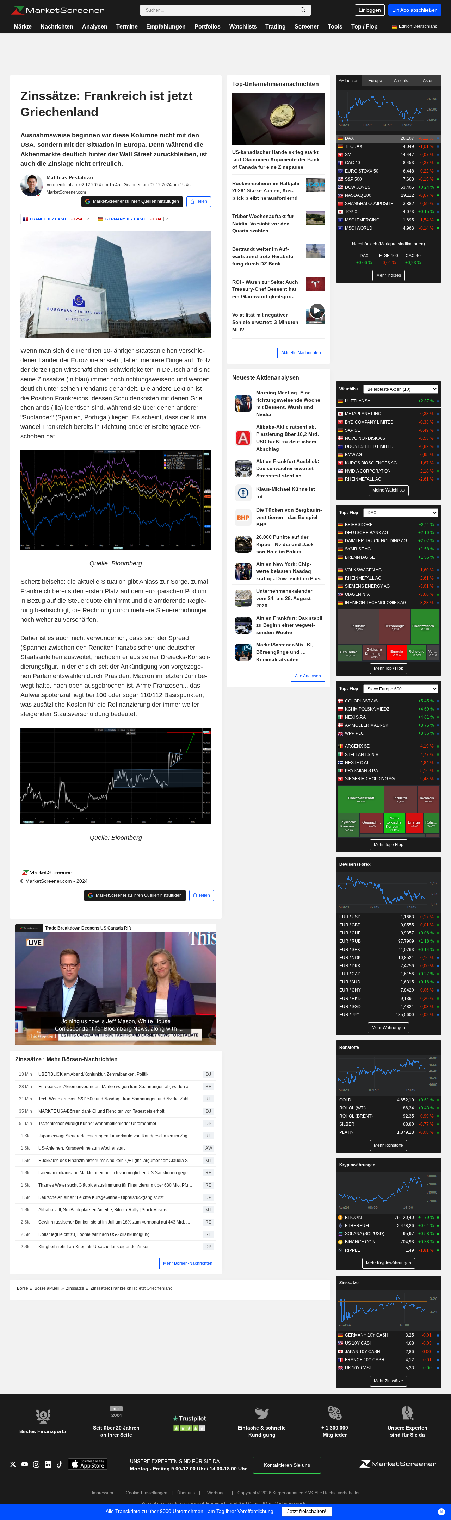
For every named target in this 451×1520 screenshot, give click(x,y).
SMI (348, 154)
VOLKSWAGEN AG (363, 570)
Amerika (402, 80)
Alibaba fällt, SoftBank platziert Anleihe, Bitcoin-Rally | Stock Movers (102, 1209)
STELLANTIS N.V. (362, 754)
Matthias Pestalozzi (70, 177)
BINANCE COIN (360, 1241)
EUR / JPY (349, 1014)
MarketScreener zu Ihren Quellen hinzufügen (135, 201)
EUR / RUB (350, 941)
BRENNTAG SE (360, 557)
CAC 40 (352, 162)
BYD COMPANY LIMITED (369, 422)
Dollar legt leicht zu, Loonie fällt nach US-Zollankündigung (94, 1234)
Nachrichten (57, 27)
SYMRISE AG (358, 548)
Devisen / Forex (355, 864)
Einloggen (370, 10)
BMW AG (353, 454)
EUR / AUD (349, 982)
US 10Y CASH (359, 1343)
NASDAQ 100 (358, 195)
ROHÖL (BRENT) (356, 1116)
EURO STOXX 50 (361, 171)
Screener (307, 27)
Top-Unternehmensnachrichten (275, 84)
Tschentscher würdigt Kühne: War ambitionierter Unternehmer (97, 1123)
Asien (428, 80)
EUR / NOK (350, 957)
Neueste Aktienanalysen (265, 378)
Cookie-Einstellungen (146, 1492)
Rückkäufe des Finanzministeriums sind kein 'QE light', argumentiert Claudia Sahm (115, 1160)
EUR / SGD (350, 1006)
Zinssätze (349, 1282)
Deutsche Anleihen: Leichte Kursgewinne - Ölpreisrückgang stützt (100, 1197)
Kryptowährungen (357, 1165)
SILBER (346, 1124)
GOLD (345, 1099)
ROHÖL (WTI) (352, 1108)
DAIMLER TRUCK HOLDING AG (376, 540)
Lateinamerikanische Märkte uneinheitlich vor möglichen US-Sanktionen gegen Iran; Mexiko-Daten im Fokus (115, 1172)
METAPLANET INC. (363, 413)
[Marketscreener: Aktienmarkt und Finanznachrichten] (57, 10)
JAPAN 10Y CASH (362, 1351)
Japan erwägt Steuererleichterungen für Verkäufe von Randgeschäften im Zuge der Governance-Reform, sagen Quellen (115, 1135)
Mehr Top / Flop (388, 668)
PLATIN (346, 1132)
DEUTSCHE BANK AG (366, 532)
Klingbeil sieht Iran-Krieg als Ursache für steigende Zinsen (94, 1246)
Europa (375, 80)
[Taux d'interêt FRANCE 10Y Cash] (86, 219)
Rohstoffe (349, 1047)
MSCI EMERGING (362, 220)
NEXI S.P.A (355, 717)
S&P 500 (353, 179)
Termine (127, 27)
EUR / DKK (349, 965)
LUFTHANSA (357, 401)
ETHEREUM (357, 1225)
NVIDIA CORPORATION (368, 471)
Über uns (186, 1492)
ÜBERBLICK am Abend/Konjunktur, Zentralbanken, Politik (93, 1074)
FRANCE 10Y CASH (364, 1359)
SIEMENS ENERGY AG (367, 586)
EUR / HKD (350, 998)
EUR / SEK (349, 949)
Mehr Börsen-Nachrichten (187, 1263)
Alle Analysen (308, 676)
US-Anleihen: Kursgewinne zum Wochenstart (81, 1148)
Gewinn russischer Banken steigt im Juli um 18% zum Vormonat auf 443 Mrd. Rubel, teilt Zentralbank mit (115, 1222)
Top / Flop (364, 27)
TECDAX (353, 146)
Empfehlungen (166, 27)
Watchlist (348, 389)
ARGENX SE (357, 746)
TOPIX (351, 211)
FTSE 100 (388, 255)
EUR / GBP (349, 924)
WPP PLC (354, 733)
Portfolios (207, 27)
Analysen (94, 27)
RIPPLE (352, 1250)
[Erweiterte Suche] (303, 10)
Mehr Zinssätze (388, 1380)
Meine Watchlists (388, 490)
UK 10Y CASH (359, 1367)
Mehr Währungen (388, 1027)
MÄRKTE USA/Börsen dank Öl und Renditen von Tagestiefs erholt (101, 1111)
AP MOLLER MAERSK (366, 725)
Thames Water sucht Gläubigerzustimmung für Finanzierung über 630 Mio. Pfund (115, 1185)
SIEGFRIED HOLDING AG (370, 778)
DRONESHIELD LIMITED (369, 446)
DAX (349, 138)
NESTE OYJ (356, 762)
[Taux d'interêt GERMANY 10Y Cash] (165, 219)
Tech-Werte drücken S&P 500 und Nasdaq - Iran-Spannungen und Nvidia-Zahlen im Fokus (115, 1098)
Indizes (351, 80)
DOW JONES (357, 187)
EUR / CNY (350, 990)
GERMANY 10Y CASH (366, 1335)
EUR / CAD (350, 973)
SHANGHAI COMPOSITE (369, 203)
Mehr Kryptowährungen (388, 1263)
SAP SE (352, 430)
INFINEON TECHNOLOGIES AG (375, 602)
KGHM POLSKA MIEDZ (367, 709)
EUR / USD (350, 916)
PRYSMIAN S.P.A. (362, 770)
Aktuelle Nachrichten (301, 352)
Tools (335, 27)
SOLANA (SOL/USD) (364, 1233)
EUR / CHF (349, 933)
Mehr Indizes (388, 275)
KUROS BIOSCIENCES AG (371, 463)
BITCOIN (353, 1217)
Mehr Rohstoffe (388, 1145)
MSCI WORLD (358, 228)
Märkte (23, 27)
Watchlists (243, 27)
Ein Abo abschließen (415, 10)
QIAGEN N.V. (357, 594)
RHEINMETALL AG (363, 479)
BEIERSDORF (358, 524)
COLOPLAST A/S (361, 701)
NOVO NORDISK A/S (365, 438)
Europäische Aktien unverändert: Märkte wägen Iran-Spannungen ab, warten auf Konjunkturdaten (115, 1086)
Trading (275, 27)
